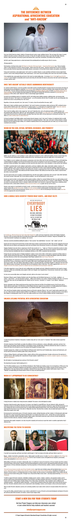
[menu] (65, 4)
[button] (65, 4)
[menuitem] (65, 4)
